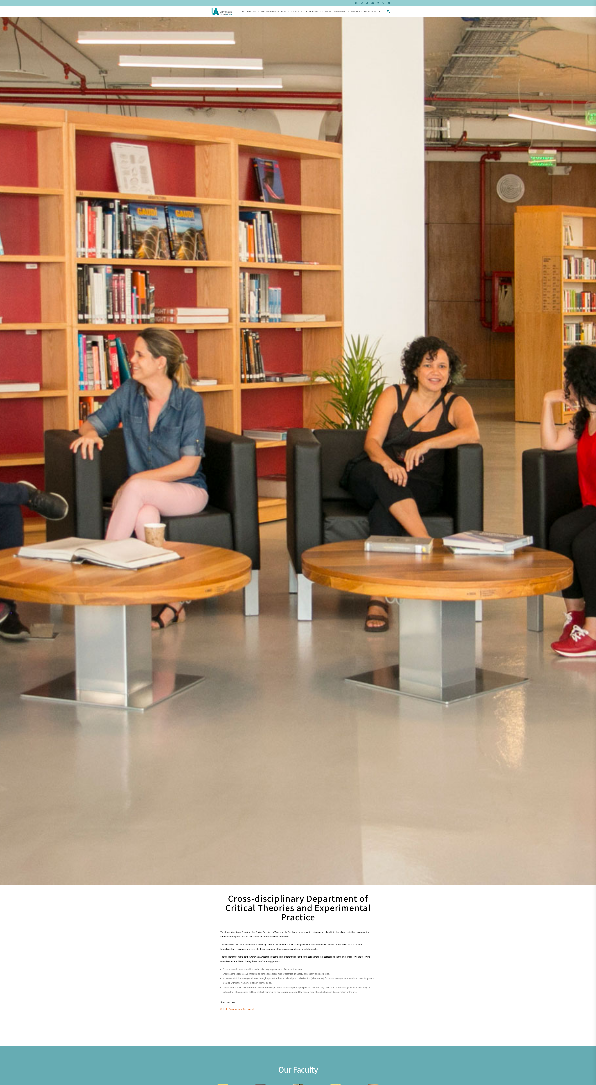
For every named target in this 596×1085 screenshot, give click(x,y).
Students (313, 11)
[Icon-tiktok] (367, 3)
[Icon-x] (383, 3)
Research (355, 11)
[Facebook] (356, 3)
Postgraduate (298, 11)
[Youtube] (372, 3)
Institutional (370, 11)
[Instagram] (361, 3)
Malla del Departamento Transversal (237, 1009)
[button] (388, 11)
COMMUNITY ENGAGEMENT (334, 11)
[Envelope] (388, 3)
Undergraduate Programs (273, 11)
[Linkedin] (378, 3)
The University (249, 11)
